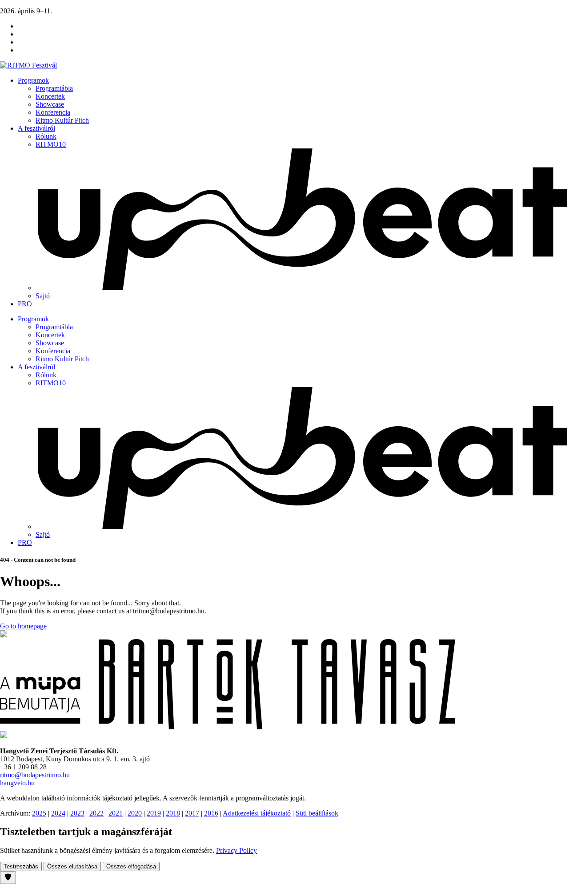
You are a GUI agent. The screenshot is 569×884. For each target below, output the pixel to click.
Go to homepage (23, 626)
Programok (33, 80)
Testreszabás (21, 866)
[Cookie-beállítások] (8, 877)
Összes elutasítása (72, 866)
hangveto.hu (17, 783)
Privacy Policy (236, 850)
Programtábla (54, 88)
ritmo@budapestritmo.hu (35, 775)
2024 (58, 813)
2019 (154, 813)
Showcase (50, 104)
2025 (39, 813)
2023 (77, 813)
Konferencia (53, 112)
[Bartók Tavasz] (227, 727)
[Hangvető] (3, 635)
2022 (96, 813)
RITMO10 (51, 144)
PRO (25, 304)
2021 (115, 813)
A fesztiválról (36, 128)
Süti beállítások (317, 813)
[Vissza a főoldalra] (28, 65)
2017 (192, 813)
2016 (211, 813)
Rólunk (46, 136)
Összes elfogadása (131, 866)
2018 (173, 813)
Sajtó (43, 296)
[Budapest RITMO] (3, 736)
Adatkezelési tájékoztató (257, 813)
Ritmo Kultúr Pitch (62, 120)
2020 (135, 813)
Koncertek (50, 96)
